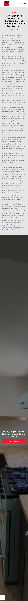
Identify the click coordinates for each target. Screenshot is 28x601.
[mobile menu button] (25, 3)
